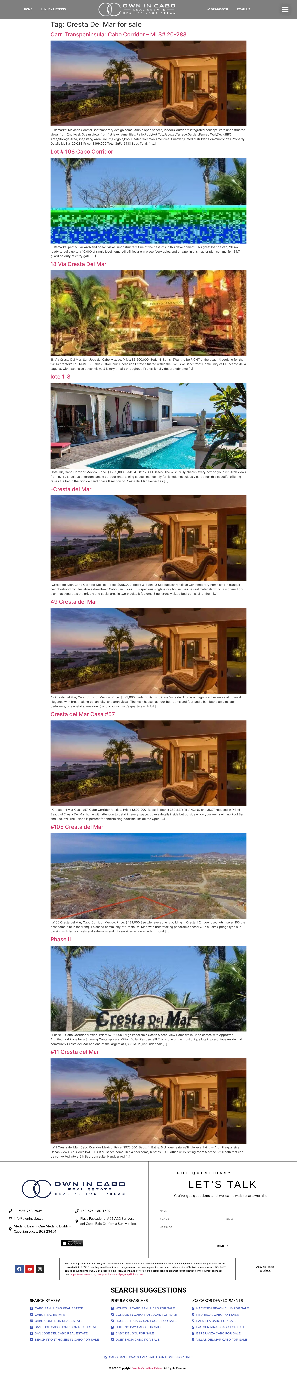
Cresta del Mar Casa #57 (83, 714)
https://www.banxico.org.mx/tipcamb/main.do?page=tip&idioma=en (106, 1274)
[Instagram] (40, 1269)
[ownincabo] (265, 1269)
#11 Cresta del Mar (75, 1051)
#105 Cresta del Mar (77, 827)
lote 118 (60, 376)
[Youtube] (29, 1269)
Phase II (61, 939)
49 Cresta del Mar (74, 601)
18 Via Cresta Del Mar (78, 264)
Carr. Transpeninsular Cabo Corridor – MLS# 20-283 (119, 34)
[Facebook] (19, 1269)
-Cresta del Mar (71, 489)
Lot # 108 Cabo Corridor (82, 151)
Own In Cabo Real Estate (146, 1368)
